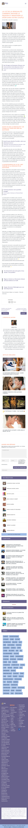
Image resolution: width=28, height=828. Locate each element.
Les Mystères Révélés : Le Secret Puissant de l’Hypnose (13, 584)
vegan (12, 690)
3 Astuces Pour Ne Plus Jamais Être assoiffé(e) (15, 613)
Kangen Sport (22, 726)
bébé (5, 645)
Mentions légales (8, 827)
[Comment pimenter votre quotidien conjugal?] (14, 383)
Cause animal (11, 645)
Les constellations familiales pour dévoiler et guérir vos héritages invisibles (15, 557)
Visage (12, 723)
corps (18, 647)
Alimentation (22, 706)
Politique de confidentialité (18, 827)
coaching (18, 645)
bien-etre (15, 642)
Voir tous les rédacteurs (14, 534)
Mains (12, 719)
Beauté (11, 715)
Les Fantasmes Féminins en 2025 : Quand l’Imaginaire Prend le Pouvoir (13, 373)
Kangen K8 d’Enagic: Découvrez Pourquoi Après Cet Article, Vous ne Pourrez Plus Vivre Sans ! (15, 573)
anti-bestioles (7, 642)
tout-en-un (6, 690)
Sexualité (10, 20)
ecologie (16, 653)
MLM (21, 667)
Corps (12, 718)
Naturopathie (22, 705)
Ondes (21, 673)
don (17, 650)
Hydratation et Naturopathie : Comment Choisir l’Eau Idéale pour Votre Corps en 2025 (14, 546)
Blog (20, 642)
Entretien (6, 659)
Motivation (6, 670)
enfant (12, 656)
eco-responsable (8, 653)
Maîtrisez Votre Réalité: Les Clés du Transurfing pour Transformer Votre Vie (15, 595)
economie (6, 656)
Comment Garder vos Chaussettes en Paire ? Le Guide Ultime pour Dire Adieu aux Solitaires (16, 625)
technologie (7, 687)
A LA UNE (17, 639)
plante (9, 676)
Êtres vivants (18, 693)
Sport (20, 725)
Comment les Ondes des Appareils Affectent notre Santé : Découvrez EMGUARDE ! (14, 568)
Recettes (20, 709)
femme (5, 662)
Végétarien (6, 693)
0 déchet (6, 636)
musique (13, 670)
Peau (5, 676)
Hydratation (7, 664)
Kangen (22, 664)
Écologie (21, 722)
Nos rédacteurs (13, 707)
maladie (10, 667)
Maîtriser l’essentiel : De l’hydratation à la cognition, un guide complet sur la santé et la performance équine (15, 579)
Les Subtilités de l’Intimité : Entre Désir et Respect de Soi (14, 430)
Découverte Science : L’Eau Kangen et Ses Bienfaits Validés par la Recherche (15, 589)
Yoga (12, 693)
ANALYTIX (14, 327)
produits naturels (8, 679)
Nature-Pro (21, 708)
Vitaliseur (18, 690)
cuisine (5, 650)
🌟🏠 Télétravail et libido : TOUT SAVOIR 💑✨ (14, 411)
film (10, 662)
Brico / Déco (13, 726)
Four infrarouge (22, 711)
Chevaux (13, 710)
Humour (15, 662)
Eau (21, 650)
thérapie (14, 687)
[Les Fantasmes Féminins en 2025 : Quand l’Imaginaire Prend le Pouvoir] (14, 364)
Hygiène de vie (15, 664)
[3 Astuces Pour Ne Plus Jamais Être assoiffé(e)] (4, 613)
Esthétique (13, 659)
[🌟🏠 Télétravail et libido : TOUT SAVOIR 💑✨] (14, 402)
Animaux (12, 709)
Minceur (16, 667)
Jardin (12, 727)
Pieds (12, 721)
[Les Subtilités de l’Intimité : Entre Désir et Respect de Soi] (14, 421)
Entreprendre (19, 656)
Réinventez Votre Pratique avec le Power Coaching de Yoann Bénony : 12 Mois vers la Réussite (15, 562)
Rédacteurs (6, 684)
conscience (6, 647)
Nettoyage (13, 730)
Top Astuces (21, 687)
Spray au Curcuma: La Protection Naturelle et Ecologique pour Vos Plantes (15, 619)
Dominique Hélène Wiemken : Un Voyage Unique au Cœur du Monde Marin (15, 551)
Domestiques (14, 712)
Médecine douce (8, 673)
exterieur (20, 659)
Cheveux (13, 716)
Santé (20, 718)
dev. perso (11, 650)
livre (5, 667)
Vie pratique (21, 720)
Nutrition (15, 673)
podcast (21, 676)
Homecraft (12, 724)
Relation (9, 682)
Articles (12, 713)
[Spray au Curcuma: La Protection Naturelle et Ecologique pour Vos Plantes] (4, 618)
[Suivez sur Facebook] (19, 729)
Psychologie (18, 679)
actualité (6, 639)
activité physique (14, 636)
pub (4, 682)
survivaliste (14, 684)
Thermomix (21, 714)
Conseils (13, 647)
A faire (11, 639)
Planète (15, 676)
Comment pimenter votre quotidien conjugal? (12, 392)
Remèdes (16, 682)
